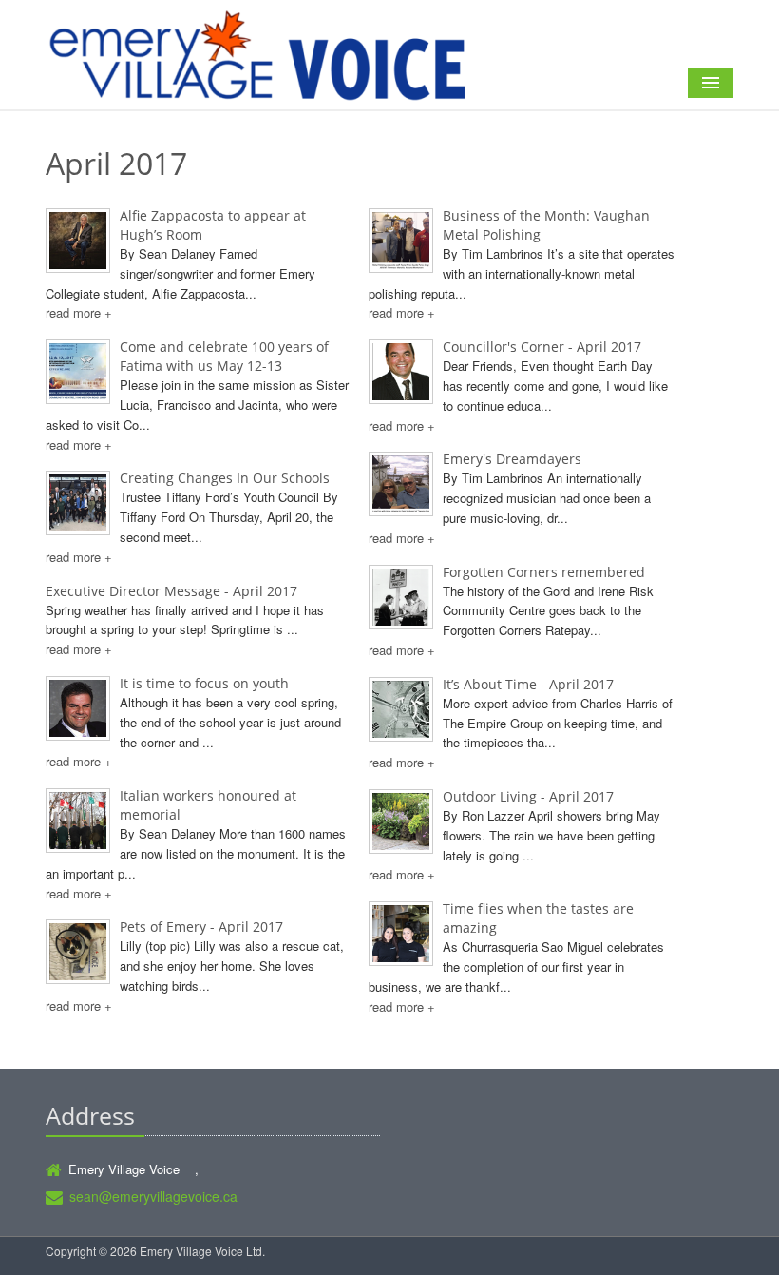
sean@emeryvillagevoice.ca (153, 1196)
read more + (79, 312)
